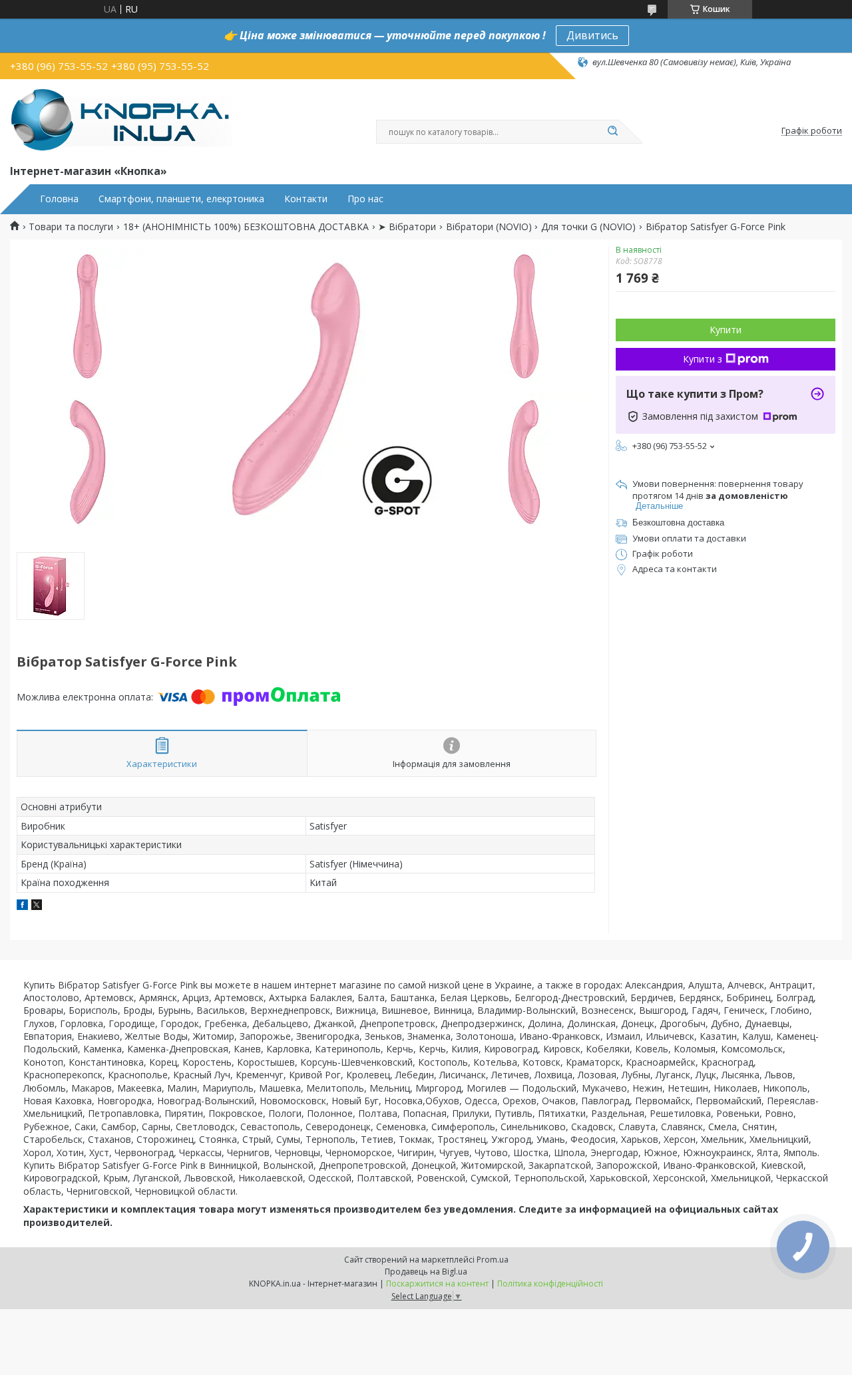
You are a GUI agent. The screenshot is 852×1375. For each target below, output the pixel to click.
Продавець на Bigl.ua (426, 1271)
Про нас (365, 199)
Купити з (702, 359)
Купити (726, 329)
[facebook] (22, 906)
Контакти (305, 199)
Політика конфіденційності (550, 1283)
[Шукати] (612, 132)
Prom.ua (493, 1259)
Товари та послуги (71, 227)
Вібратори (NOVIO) (489, 227)
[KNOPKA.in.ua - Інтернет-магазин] (121, 119)
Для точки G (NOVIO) (588, 227)
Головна (59, 199)
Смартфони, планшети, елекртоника (181, 199)
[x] (36, 906)
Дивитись (592, 35)
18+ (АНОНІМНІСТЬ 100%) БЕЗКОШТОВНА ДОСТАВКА (246, 227)
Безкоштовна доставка (678, 523)
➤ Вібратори (407, 227)
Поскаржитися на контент (437, 1283)
